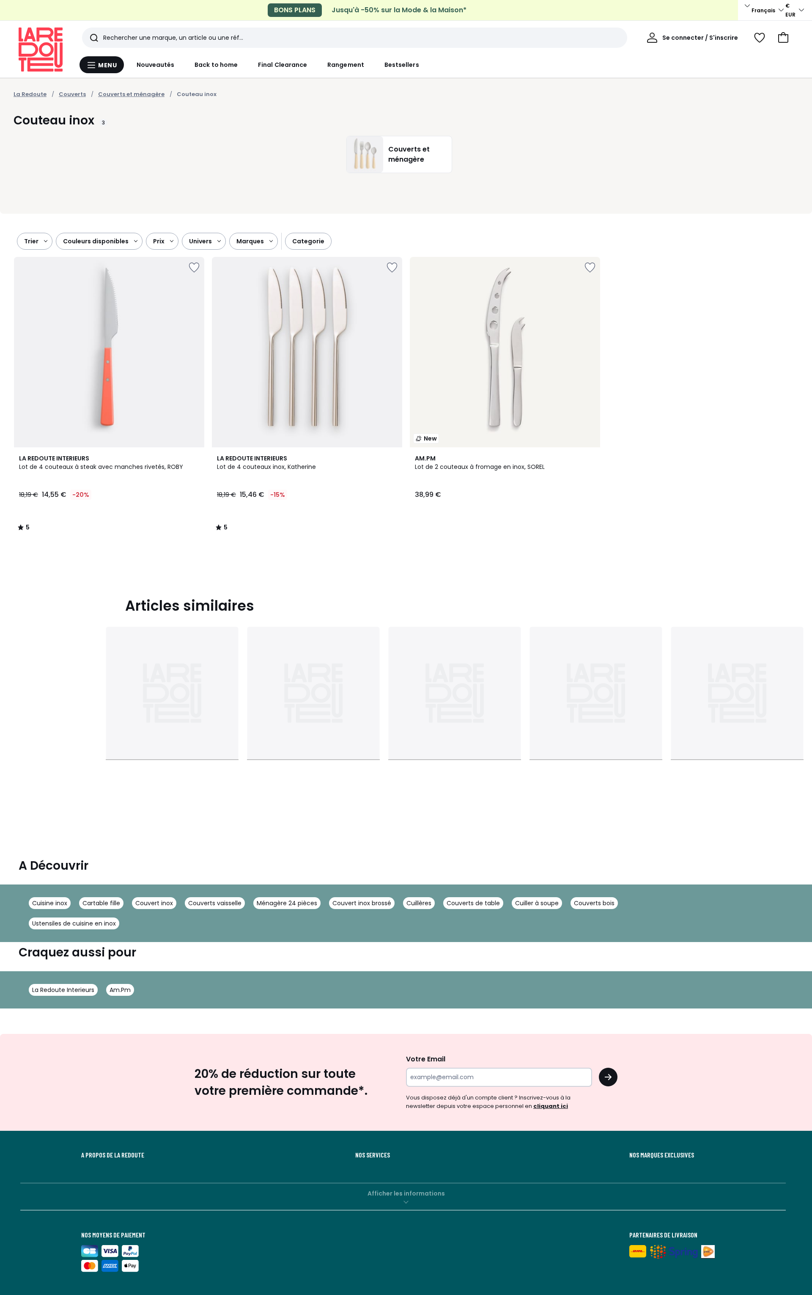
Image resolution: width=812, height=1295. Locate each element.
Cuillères (418, 903)
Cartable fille (101, 903)
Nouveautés (156, 65)
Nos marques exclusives (661, 1155)
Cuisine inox (49, 903)
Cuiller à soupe (537, 903)
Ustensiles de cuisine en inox (74, 923)
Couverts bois (594, 903)
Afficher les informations (406, 1193)
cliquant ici (550, 1106)
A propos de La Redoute (112, 1155)
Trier (31, 241)
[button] (783, 38)
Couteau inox (197, 94)
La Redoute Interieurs (63, 990)
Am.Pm (120, 990)
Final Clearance (282, 65)
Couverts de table (473, 903)
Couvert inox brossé (361, 903)
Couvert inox (154, 903)
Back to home (216, 65)
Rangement (345, 65)
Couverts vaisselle (214, 903)
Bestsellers (401, 65)
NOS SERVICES (372, 1155)
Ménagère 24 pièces (287, 903)
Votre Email (425, 1059)
